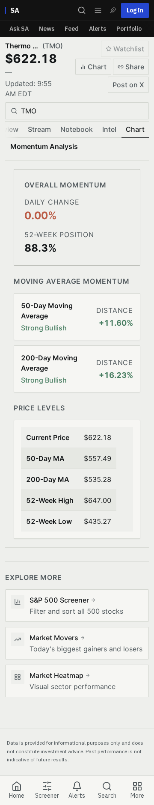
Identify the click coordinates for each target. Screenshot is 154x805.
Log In (135, 10)
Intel (109, 129)
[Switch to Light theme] (112, 10)
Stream (39, 129)
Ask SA (19, 29)
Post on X (128, 84)
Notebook (76, 129)
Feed (72, 29)
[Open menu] (98, 10)
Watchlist (128, 49)
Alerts (97, 29)
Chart (97, 66)
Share (134, 66)
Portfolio (129, 29)
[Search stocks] (82, 10)
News (46, 29)
